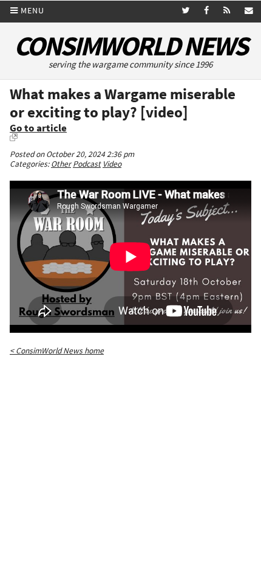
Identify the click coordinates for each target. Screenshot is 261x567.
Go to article (38, 128)
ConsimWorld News (130, 46)
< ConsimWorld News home (57, 351)
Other (61, 164)
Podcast (87, 164)
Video (112, 164)
